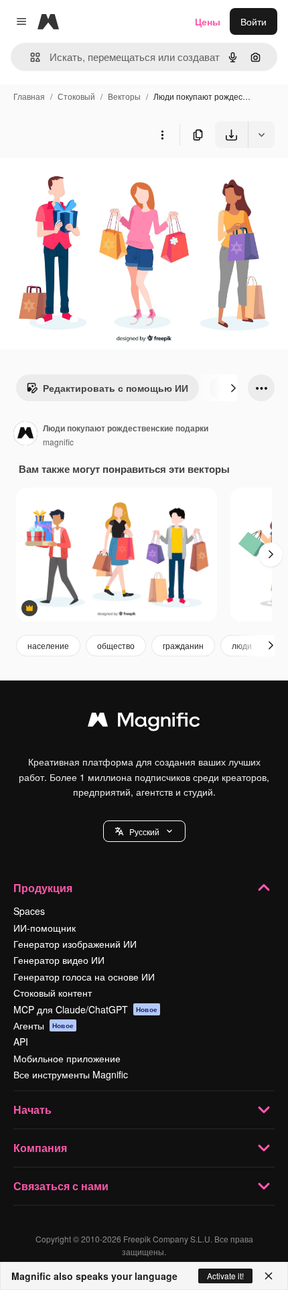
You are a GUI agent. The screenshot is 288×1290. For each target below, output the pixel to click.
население (48, 645)
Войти (253, 21)
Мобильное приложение (67, 1058)
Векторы (124, 96)
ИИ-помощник (44, 927)
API (20, 1041)
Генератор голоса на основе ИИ (84, 976)
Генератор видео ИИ (58, 959)
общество (116, 645)
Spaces (29, 911)
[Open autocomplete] (29, 57)
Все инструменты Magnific (70, 1074)
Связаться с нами (61, 1186)
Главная (29, 96)
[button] (144, 831)
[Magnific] (144, 723)
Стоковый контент (52, 992)
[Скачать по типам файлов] (261, 134)
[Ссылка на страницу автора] (25, 434)
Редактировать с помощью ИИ (115, 388)
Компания (40, 1147)
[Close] (269, 1276)
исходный (90, 179)
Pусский (144, 831)
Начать (32, 1109)
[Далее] (233, 387)
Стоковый (76, 96)
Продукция (42, 887)
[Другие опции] (162, 134)
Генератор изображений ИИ (75, 943)
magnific (58, 441)
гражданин (183, 645)
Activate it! (225, 1275)
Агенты (43, 1025)
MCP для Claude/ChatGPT (85, 1009)
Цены (207, 21)
